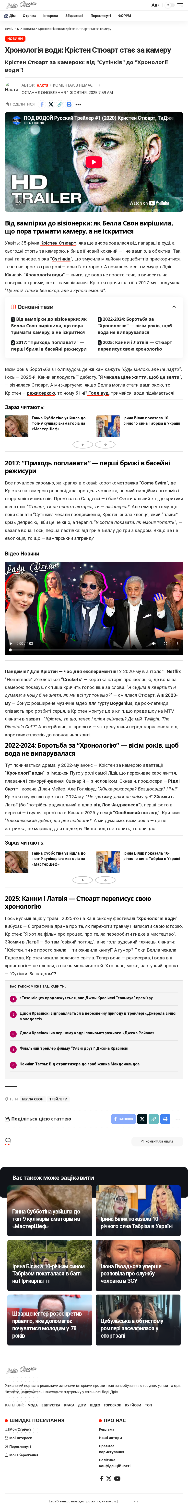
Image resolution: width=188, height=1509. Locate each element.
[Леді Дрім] (21, 5)
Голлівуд (98, 393)
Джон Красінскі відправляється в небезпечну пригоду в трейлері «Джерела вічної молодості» (98, 1016)
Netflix (174, 671)
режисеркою (41, 393)
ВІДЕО (95, 1405)
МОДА (33, 1405)
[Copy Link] (60, 104)
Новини (15, 38)
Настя (42, 85)
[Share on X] (51, 104)
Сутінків (61, 259)
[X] (109, 1478)
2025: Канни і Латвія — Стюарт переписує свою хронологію (135, 345)
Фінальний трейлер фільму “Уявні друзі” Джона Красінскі (74, 1048)
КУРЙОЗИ (133, 1405)
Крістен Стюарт (58, 243)
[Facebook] (102, 1478)
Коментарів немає (73, 85)
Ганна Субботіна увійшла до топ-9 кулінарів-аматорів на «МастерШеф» (46, 1219)
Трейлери (58, 1099)
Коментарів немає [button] (159, 1141)
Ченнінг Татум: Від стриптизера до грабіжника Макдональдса (80, 1064)
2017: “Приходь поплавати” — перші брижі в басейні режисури (49, 345)
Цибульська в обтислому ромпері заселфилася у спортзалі (132, 1328)
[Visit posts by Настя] (12, 89)
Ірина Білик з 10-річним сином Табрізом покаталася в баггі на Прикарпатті (48, 1274)
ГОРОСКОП (112, 1405)
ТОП (148, 1405)
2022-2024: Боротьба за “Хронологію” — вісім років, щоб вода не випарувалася (135, 325)
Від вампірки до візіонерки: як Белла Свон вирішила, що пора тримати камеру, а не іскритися (49, 325)
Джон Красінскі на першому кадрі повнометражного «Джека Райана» (87, 1033)
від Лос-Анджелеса (115, 805)
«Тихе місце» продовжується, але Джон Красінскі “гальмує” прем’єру (86, 998)
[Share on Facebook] (42, 104)
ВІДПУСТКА (50, 1405)
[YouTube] (117, 1478)
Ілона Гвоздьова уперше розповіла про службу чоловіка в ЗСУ (131, 1274)
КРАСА (69, 1405)
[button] (155, 5)
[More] (78, 104)
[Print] (69, 104)
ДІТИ (82, 1405)
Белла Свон (33, 1099)
